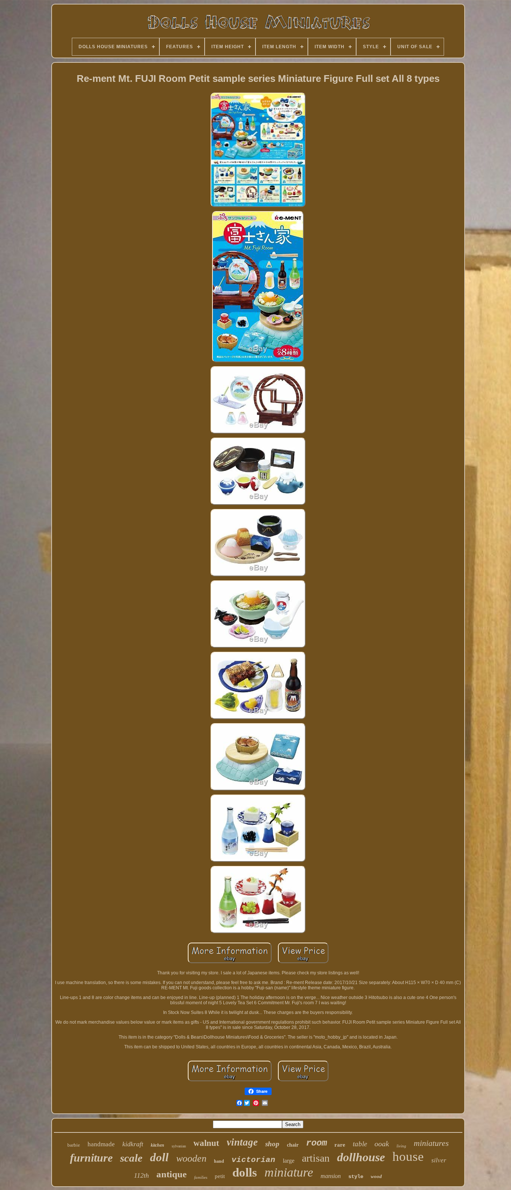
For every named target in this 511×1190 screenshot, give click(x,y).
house (408, 1156)
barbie (73, 1145)
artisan (316, 1158)
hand (219, 1161)
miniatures (431, 1143)
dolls (244, 1172)
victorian (253, 1160)
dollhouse (361, 1157)
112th (141, 1175)
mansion (331, 1176)
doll (159, 1157)
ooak (381, 1144)
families (200, 1177)
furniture (91, 1158)
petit (220, 1176)
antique (171, 1174)
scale (131, 1158)
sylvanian (179, 1146)
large (288, 1160)
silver (438, 1160)
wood (376, 1176)
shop (272, 1144)
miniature (288, 1172)
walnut (206, 1143)
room (316, 1143)
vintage (242, 1142)
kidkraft (132, 1144)
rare (339, 1145)
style (355, 1177)
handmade (101, 1144)
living (401, 1146)
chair (293, 1145)
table (360, 1144)
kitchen (157, 1145)
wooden (191, 1158)
